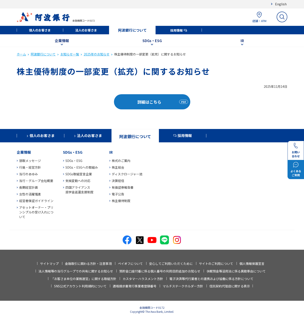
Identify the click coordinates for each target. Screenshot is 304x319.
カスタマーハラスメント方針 (143, 278)
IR (242, 40)
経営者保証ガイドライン (36, 200)
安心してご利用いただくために (171, 263)
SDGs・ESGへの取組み (81, 167)
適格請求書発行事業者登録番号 (134, 286)
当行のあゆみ (28, 174)
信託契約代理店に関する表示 (229, 286)
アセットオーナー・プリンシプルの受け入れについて (36, 212)
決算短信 (118, 180)
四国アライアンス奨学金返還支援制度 (79, 189)
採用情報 (176, 30)
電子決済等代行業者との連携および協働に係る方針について (211, 278)
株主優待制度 (121, 200)
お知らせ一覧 (69, 54)
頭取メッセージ (30, 160)
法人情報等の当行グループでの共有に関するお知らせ (76, 271)
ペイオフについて (130, 263)
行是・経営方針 (30, 167)
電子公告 (118, 194)
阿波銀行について (132, 30)
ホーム (21, 54)
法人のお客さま (86, 30)
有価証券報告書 (123, 187)
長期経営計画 (28, 187)
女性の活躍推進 (30, 194)
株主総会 (118, 167)
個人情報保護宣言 (251, 263)
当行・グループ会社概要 (36, 180)
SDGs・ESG (152, 40)
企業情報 (62, 40)
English (281, 4)
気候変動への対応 (77, 180)
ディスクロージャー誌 (127, 174)
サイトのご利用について (216, 263)
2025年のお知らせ (96, 54)
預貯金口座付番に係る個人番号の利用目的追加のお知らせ (159, 271)
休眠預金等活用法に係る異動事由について (236, 271)
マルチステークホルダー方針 (183, 286)
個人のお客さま (40, 30)
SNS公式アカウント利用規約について (80, 286)
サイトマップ (49, 263)
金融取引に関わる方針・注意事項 (88, 263)
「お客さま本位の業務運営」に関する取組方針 (83, 278)
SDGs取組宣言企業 (78, 174)
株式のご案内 (121, 160)
